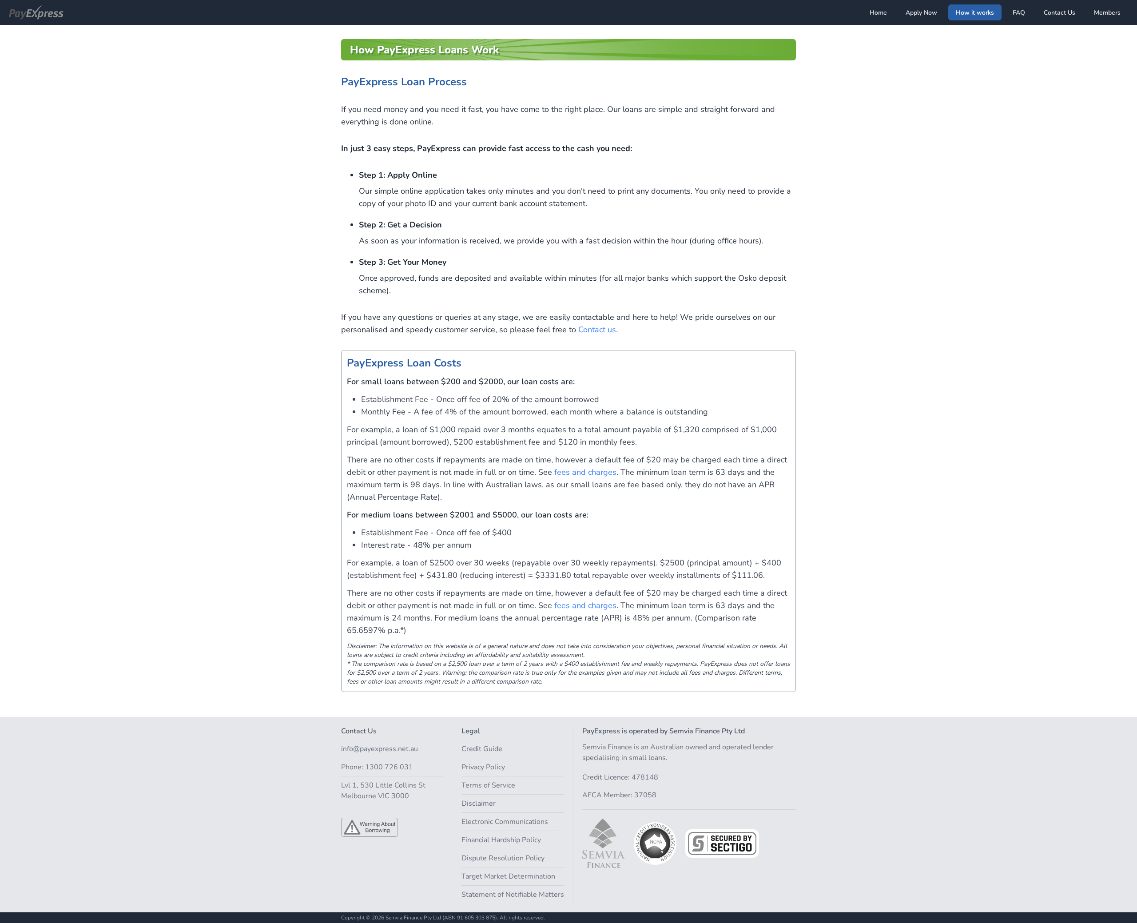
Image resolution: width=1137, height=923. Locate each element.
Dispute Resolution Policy (503, 858)
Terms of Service (488, 785)
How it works (975, 12)
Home (878, 12)
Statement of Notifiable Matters (512, 894)
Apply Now (921, 12)
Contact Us (1059, 12)
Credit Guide (481, 749)
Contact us (597, 329)
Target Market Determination (508, 876)
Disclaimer (478, 803)
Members (1107, 12)
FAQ (1019, 12)
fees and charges (585, 472)
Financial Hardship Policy (501, 840)
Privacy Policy (483, 767)
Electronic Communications (504, 822)
